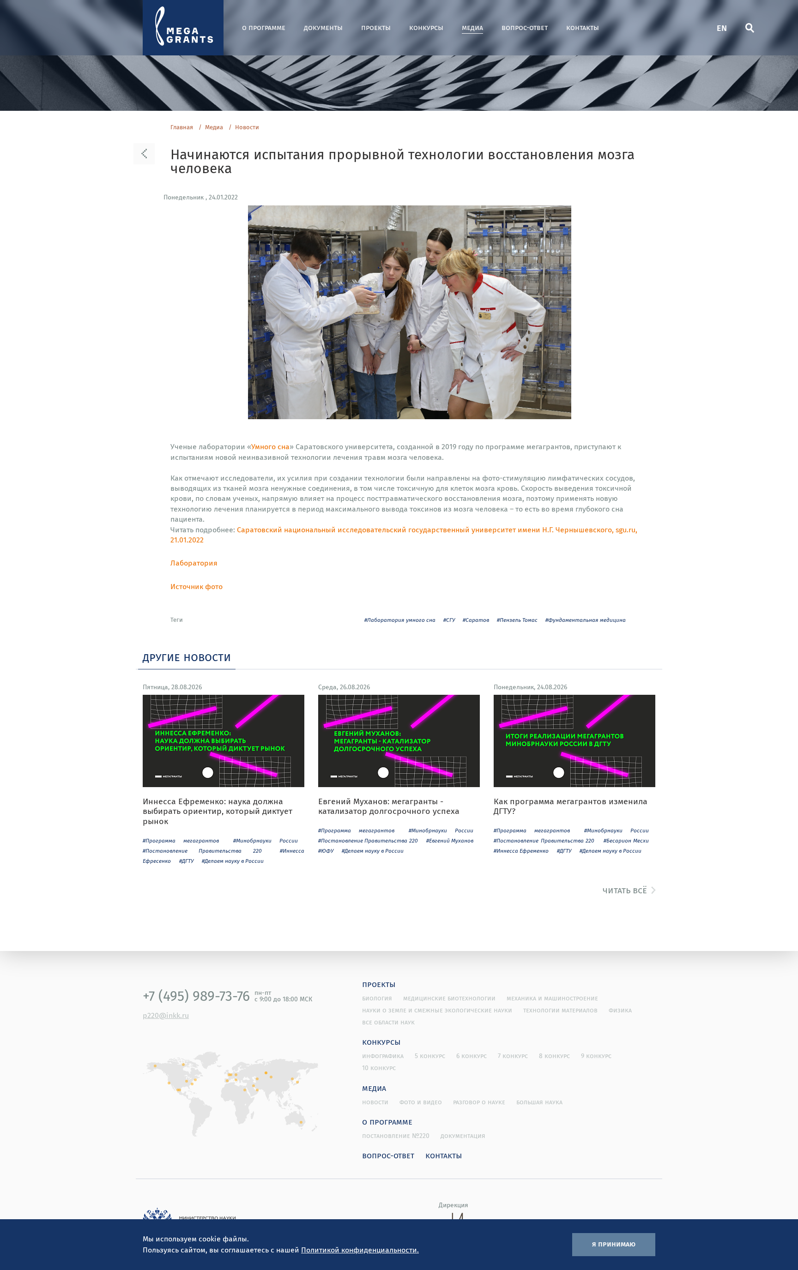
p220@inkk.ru (166, 1015)
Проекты (376, 27)
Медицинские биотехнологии (449, 998)
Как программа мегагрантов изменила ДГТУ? (570, 806)
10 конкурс (379, 1067)
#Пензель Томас (517, 620)
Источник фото (196, 586)
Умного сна (270, 446)
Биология (377, 998)
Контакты (582, 27)
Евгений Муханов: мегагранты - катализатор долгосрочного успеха (388, 806)
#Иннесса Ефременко (521, 851)
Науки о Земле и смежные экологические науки (437, 1010)
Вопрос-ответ (525, 27)
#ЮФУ (325, 851)
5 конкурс (430, 1055)
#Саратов (476, 620)
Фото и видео (420, 1102)
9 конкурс (596, 1055)
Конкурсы (426, 27)
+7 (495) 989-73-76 (196, 996)
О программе (263, 27)
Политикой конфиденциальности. (360, 1249)
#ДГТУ (186, 861)
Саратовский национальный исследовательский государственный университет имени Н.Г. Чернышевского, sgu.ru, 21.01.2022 (403, 534)
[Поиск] (749, 27)
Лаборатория (194, 562)
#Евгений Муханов (449, 840)
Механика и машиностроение (552, 998)
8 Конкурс (554, 1055)
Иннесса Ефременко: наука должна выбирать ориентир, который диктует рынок (217, 811)
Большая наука (539, 1102)
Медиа (472, 27)
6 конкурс (471, 1055)
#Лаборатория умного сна (399, 620)
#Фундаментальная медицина (585, 620)
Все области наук (388, 1022)
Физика (620, 1010)
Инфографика (383, 1055)
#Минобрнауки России (265, 840)
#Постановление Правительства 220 (202, 851)
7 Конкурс (513, 1055)
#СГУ (449, 620)
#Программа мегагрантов (181, 840)
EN (722, 27)
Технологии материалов (560, 1010)
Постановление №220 (395, 1135)
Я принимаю (613, 1243)
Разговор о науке (479, 1102)
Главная (181, 127)
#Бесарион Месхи (626, 840)
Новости (247, 127)
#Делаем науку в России (233, 861)
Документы (323, 27)
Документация (463, 1135)
